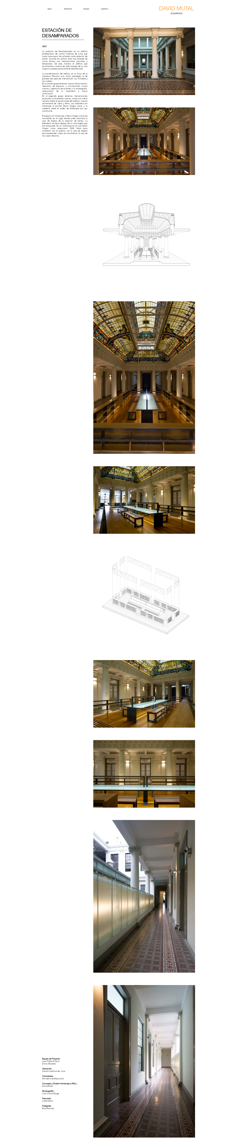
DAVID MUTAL (176, 8)
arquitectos (176, 13)
